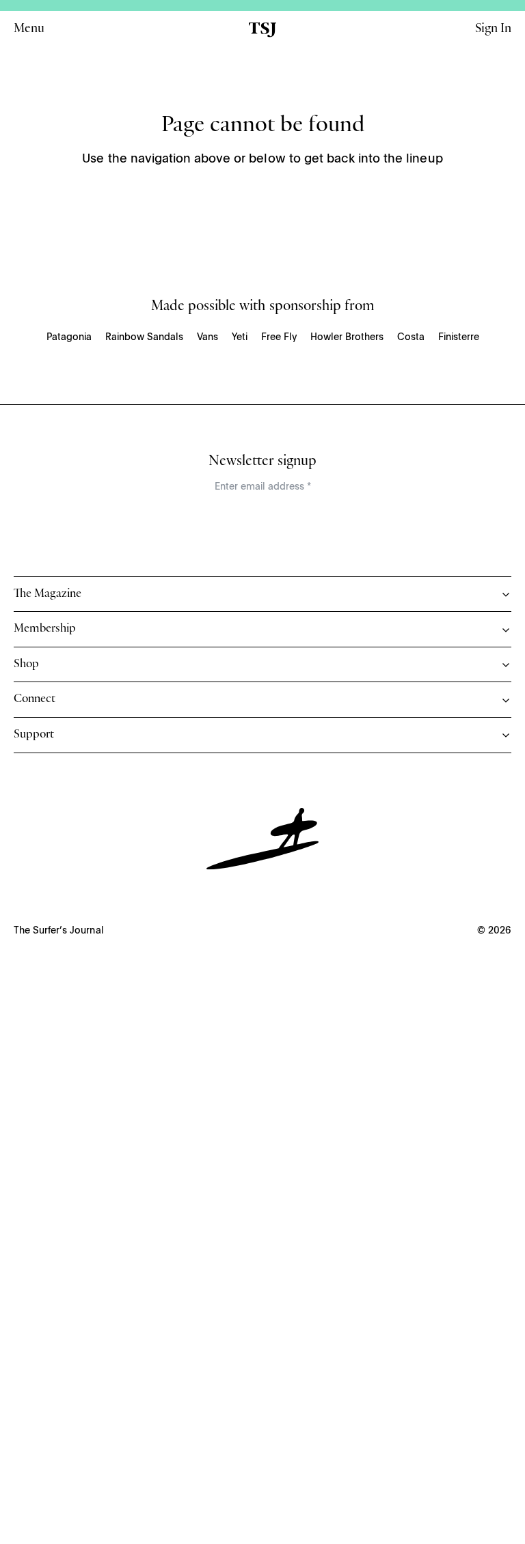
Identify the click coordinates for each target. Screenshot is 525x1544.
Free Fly (279, 337)
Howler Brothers (346, 337)
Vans (207, 337)
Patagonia (69, 337)
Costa (411, 337)
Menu (29, 29)
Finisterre (458, 337)
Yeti (239, 337)
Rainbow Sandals (144, 337)
